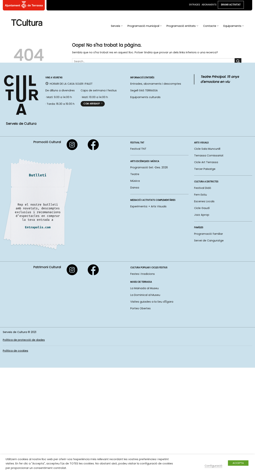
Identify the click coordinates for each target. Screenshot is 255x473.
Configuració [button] (213, 466)
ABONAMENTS (209, 4)
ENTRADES (194, 4)
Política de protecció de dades (24, 340)
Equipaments (232, 26)
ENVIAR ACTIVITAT (231, 4)
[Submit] (238, 61)
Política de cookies (15, 351)
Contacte (209, 26)
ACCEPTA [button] (238, 463)
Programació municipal (143, 26)
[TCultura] (26, 22)
